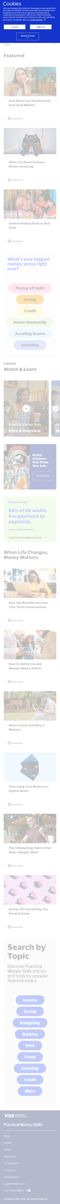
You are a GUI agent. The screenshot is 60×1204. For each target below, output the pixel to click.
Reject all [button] (41, 27)
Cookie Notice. (36, 20)
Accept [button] (14, 27)
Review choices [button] (28, 35)
